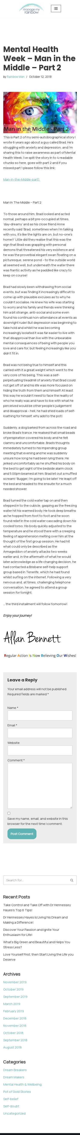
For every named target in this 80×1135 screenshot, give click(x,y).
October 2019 (13, 989)
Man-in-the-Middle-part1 (21, 179)
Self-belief (10, 1099)
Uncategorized (14, 1113)
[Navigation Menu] (56, 8)
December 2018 (14, 1018)
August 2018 (12, 1047)
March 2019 (11, 1004)
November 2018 (14, 1025)
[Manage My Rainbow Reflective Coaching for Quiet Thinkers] (32, 8)
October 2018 (13, 1033)
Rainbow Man (16, 77)
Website (13, 742)
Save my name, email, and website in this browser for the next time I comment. (37, 821)
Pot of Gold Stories (17, 1091)
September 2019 (15, 996)
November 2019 (14, 982)
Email (12, 725)
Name (12, 708)
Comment (16, 760)
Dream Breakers (15, 1070)
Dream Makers (13, 1077)
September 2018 (15, 1040)
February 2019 (13, 1011)
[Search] (72, 880)
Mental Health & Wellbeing (22, 1084)
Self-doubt (11, 1106)
